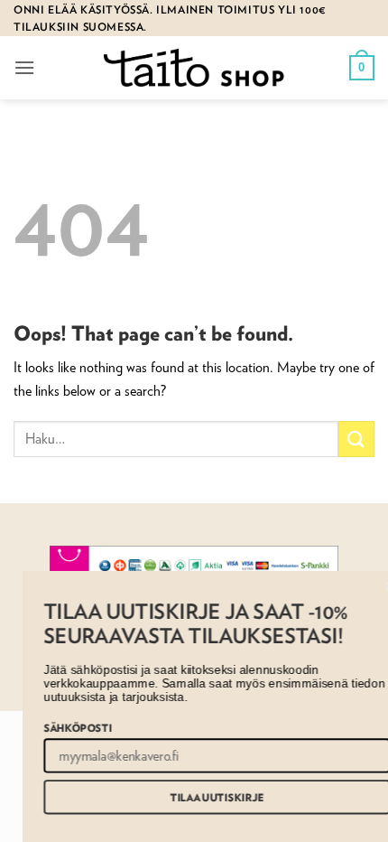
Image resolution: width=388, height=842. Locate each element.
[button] (24, 67)
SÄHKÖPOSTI (65, 727)
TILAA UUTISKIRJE (205, 797)
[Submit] (356, 438)
